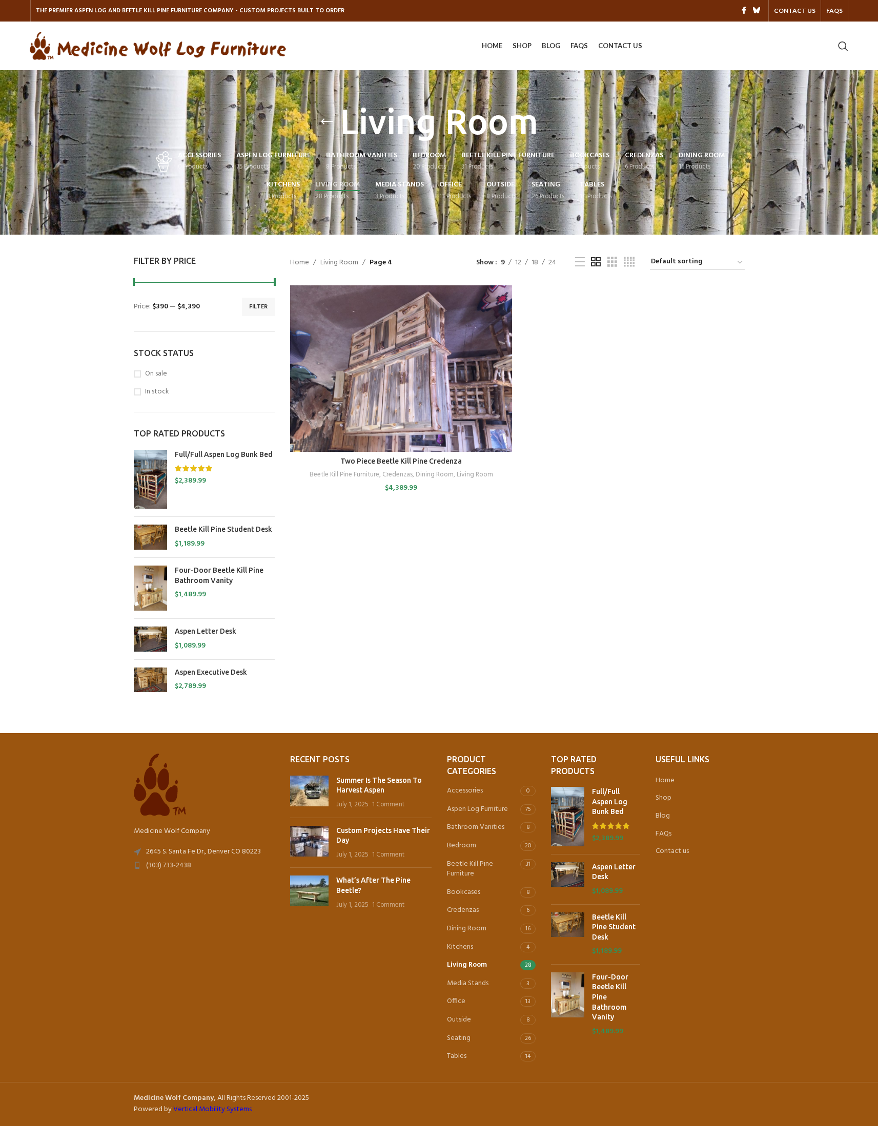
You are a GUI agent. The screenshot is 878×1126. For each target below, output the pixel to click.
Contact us (672, 851)
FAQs (663, 834)
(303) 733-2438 (168, 865)
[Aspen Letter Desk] (150, 639)
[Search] (843, 46)
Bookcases (463, 892)
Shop (663, 798)
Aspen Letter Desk (205, 631)
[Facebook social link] (744, 11)
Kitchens (460, 947)
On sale (156, 374)
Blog (663, 816)
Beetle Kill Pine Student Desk (223, 529)
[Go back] (327, 122)
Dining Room (435, 474)
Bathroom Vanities (475, 827)
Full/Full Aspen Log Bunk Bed (224, 454)
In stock (157, 392)
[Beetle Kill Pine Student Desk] (150, 537)
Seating (459, 1038)
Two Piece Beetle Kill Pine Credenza (401, 461)
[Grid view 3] (612, 262)
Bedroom (461, 845)
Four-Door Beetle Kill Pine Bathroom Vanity (219, 575)
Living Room (339, 262)
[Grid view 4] (629, 262)
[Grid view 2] (596, 262)
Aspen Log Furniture (477, 809)
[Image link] (160, 785)
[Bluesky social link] (756, 11)
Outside (459, 1020)
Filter (258, 307)
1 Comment (388, 805)
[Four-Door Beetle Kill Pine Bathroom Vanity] (150, 588)
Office (456, 1001)
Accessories (465, 791)
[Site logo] (158, 46)
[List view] (580, 262)
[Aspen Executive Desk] (150, 680)
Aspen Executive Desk (211, 672)
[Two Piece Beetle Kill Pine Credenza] (401, 368)
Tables (456, 1056)
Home (299, 262)
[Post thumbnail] (309, 793)
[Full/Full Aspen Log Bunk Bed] (150, 479)
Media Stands (467, 983)
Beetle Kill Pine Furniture (344, 474)
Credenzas (397, 474)
